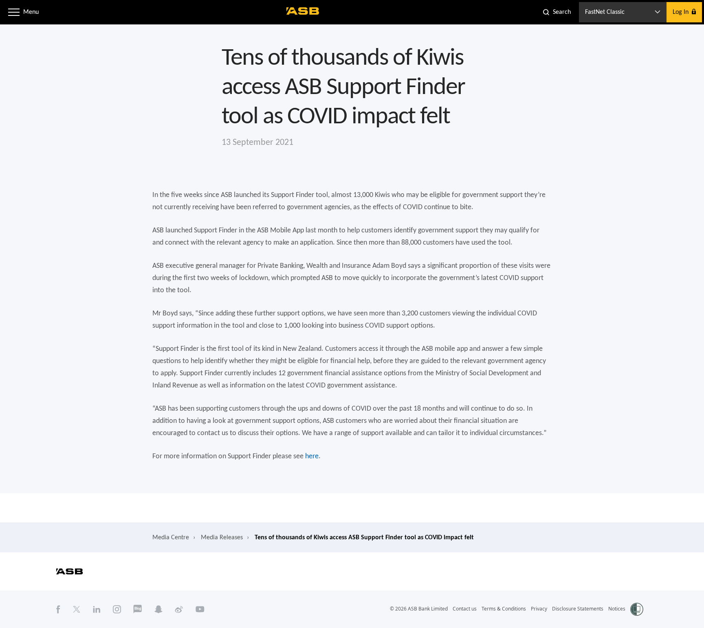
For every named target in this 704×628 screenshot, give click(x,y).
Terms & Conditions (504, 608)
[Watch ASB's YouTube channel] (200, 609)
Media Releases (222, 537)
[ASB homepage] (303, 11)
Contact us (465, 608)
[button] (14, 12)
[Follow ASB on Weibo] (179, 609)
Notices (616, 608)
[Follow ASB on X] (77, 609)
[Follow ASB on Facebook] (58, 609)
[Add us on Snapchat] (158, 609)
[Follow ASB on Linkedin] (97, 609)
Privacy (539, 608)
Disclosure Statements (577, 608)
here (312, 456)
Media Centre (170, 537)
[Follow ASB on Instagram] (117, 609)
